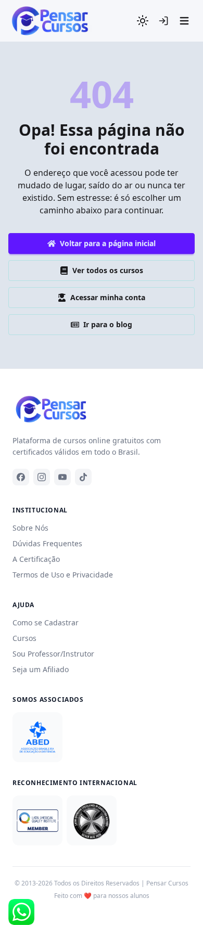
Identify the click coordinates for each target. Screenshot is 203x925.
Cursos (24, 638)
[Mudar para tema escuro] (142, 20)
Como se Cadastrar (45, 622)
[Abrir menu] (184, 20)
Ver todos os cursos (107, 270)
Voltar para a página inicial (108, 243)
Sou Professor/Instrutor (53, 654)
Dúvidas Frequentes (47, 543)
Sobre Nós (30, 528)
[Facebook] (20, 477)
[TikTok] (83, 477)
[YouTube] (62, 477)
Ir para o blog (107, 324)
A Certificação (36, 559)
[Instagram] (41, 477)
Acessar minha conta (107, 297)
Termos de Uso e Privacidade (62, 575)
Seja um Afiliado (40, 669)
